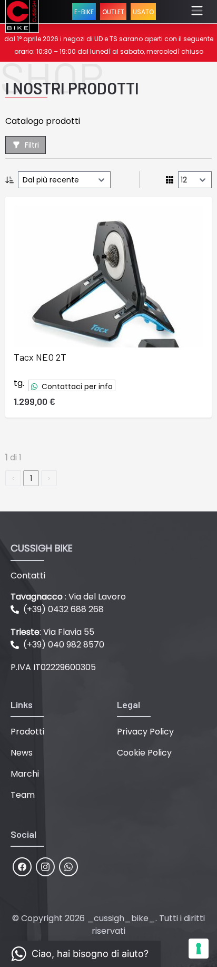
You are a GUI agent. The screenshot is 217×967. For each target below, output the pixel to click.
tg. (19, 383)
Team (23, 795)
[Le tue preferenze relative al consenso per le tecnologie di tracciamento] (199, 949)
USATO (143, 11)
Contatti (28, 575)
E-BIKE (84, 11)
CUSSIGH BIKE (42, 548)
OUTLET (113, 11)
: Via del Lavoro (68, 597)
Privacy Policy (145, 732)
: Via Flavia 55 (52, 632)
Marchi (25, 774)
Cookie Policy (144, 753)
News (22, 753)
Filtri (32, 145)
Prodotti (27, 732)
